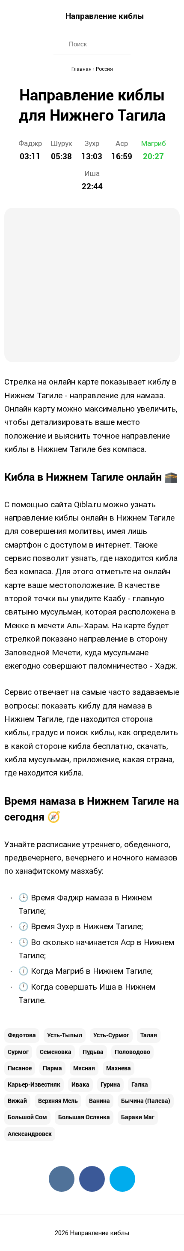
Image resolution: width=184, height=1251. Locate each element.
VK (61, 1179)
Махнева (118, 1068)
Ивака (80, 1084)
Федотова (22, 1035)
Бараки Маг (137, 1117)
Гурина (110, 1084)
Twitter (122, 1179)
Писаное (20, 1068)
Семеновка (55, 1052)
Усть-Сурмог (111, 1035)
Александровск (30, 1134)
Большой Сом (27, 1117)
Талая (148, 1035)
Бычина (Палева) (145, 1101)
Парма (52, 1068)
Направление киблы (104, 15)
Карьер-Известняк (34, 1084)
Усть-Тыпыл (64, 1035)
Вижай (17, 1101)
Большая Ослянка (84, 1117)
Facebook (92, 1179)
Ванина (99, 1101)
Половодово (132, 1052)
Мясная (84, 1068)
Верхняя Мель (58, 1101)
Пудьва (93, 1052)
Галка (139, 1084)
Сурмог (18, 1052)
